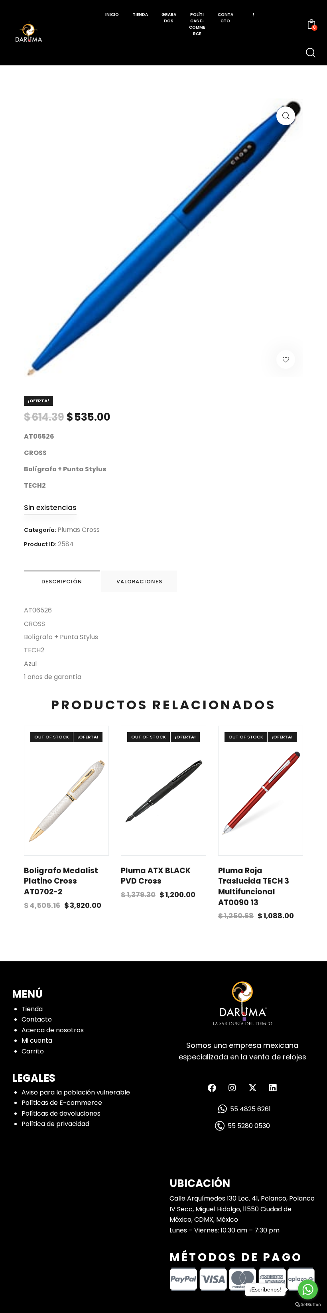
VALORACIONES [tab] (139, 581)
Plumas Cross (78, 529)
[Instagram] (232, 1088)
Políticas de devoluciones (61, 1113)
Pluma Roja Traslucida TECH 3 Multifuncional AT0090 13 (253, 887)
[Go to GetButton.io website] (308, 1304)
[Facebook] (212, 1088)
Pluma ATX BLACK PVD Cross (156, 876)
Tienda (32, 1009)
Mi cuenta (37, 1040)
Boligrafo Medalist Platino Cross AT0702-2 (61, 881)
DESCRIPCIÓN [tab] (61, 581)
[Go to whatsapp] (308, 1289)
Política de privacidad (55, 1123)
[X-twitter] (252, 1088)
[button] (285, 115)
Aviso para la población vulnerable (76, 1092)
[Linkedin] (273, 1088)
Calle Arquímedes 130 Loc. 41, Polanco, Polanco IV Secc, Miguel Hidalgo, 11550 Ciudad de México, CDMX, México (242, 1209)
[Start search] (310, 53)
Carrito (33, 1051)
